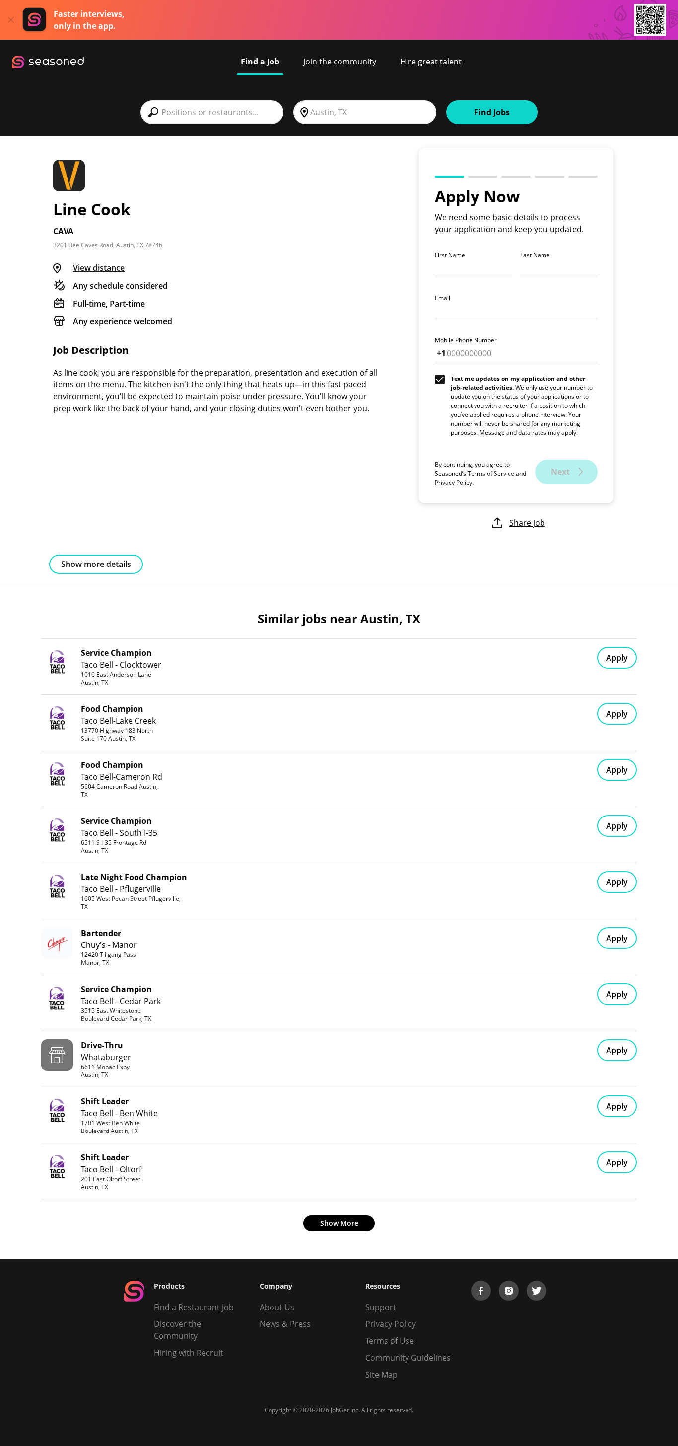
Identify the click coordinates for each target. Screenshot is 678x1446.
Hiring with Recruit (188, 1352)
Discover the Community (177, 1330)
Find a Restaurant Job (194, 1307)
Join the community (339, 61)
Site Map (381, 1374)
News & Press (285, 1324)
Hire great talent (431, 61)
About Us (277, 1307)
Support (380, 1307)
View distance (99, 267)
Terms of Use (389, 1340)
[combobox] (211, 112)
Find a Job (260, 61)
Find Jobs (492, 112)
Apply (617, 657)
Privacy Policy (453, 482)
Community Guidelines (408, 1357)
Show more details (96, 564)
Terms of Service (491, 473)
